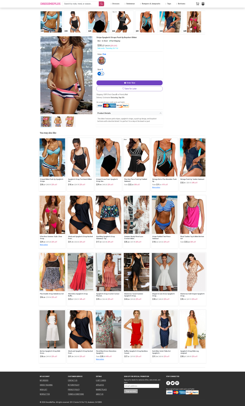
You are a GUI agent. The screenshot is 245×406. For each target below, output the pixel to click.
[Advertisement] (182, 74)
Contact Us (72, 380)
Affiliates (100, 385)
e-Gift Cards (101, 380)
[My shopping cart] (197, 3)
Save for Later (130, 88)
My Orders (44, 380)
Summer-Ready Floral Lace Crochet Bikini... (133, 237)
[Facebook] (168, 383)
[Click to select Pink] (101, 61)
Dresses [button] (115, 4)
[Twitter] (173, 383)
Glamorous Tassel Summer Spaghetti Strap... (133, 295)
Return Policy (73, 385)
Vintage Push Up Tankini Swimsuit (192, 179)
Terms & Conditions (76, 394)
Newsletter (45, 394)
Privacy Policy (74, 390)
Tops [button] (169, 4)
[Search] (101, 3)
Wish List (43, 390)
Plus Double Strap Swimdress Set (52, 294)
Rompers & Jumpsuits (151, 4)
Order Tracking (46, 385)
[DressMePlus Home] (50, 3)
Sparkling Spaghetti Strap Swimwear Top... (105, 237)
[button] (203, 3)
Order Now (130, 83)
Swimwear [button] (130, 4)
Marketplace (101, 390)
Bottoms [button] (181, 4)
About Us (99, 394)
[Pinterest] (177, 383)
